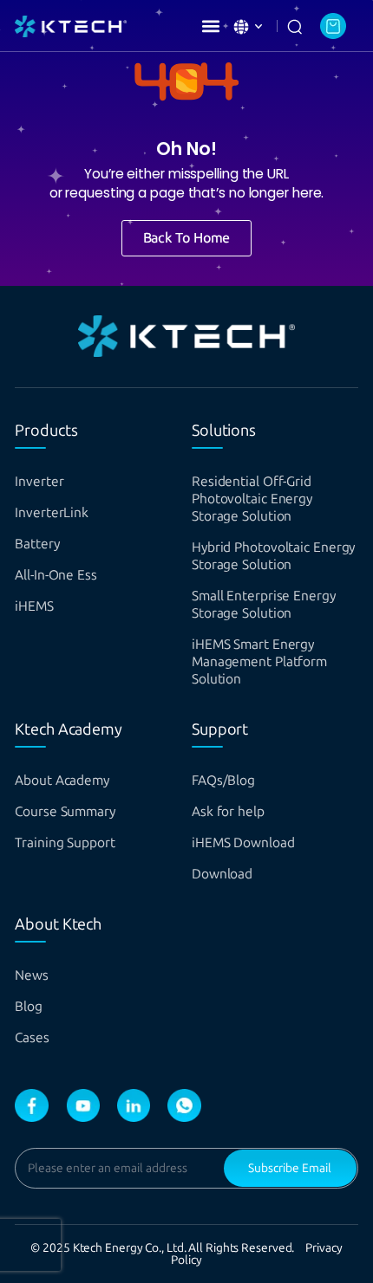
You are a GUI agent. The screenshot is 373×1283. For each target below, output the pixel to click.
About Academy (62, 780)
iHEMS (34, 606)
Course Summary (65, 811)
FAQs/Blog (223, 780)
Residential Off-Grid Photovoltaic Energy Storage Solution (252, 498)
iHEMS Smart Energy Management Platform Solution (259, 661)
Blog (29, 1006)
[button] (210, 25)
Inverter (39, 481)
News (32, 975)
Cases (32, 1037)
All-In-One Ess (56, 575)
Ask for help (228, 811)
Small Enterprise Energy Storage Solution (264, 604)
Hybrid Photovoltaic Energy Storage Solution (273, 556)
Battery (37, 543)
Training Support (65, 842)
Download (222, 873)
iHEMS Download (243, 842)
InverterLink (51, 512)
